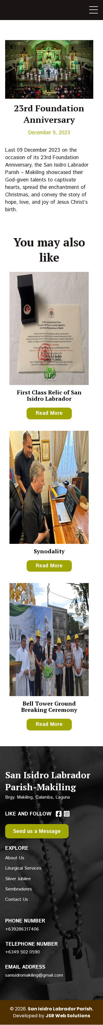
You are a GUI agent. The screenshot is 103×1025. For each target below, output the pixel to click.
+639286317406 (22, 929)
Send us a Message (37, 831)
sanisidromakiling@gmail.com (34, 975)
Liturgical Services (23, 868)
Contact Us (16, 899)
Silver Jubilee (18, 879)
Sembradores (18, 889)
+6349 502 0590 (22, 952)
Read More (49, 413)
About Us (14, 858)
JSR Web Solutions (67, 1015)
